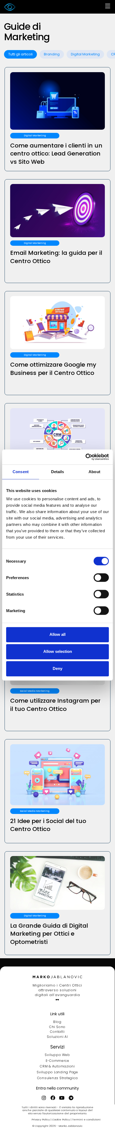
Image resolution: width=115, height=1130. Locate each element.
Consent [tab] (21, 471)
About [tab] (94, 471)
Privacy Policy (41, 1119)
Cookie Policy (61, 1119)
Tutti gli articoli (20, 54)
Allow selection (57, 651)
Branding (52, 54)
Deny (57, 668)
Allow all (57, 634)
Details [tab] (57, 471)
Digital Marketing (85, 54)
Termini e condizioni (86, 1119)
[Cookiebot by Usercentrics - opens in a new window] (85, 456)
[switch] (101, 577)
